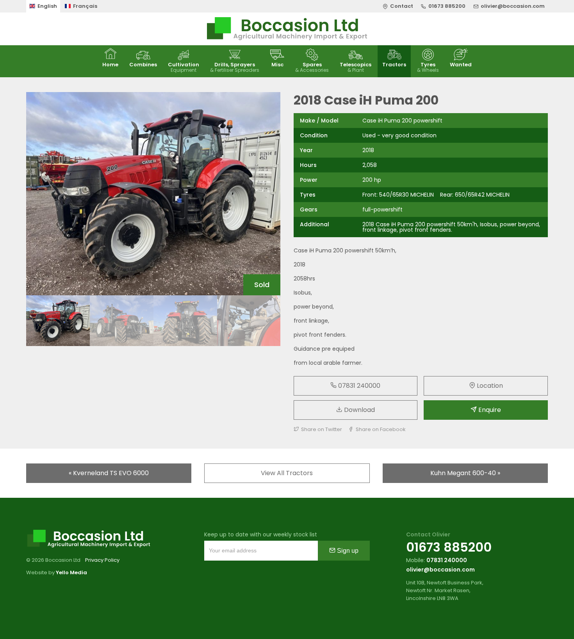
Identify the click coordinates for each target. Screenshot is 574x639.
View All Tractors (287, 473)
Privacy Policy (102, 560)
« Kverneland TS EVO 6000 (109, 473)
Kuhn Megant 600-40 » (465, 473)
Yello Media (71, 572)
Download (358, 409)
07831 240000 (358, 385)
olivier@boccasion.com (440, 569)
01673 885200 (449, 547)
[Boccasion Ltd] (287, 28)
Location (489, 385)
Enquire (489, 409)
